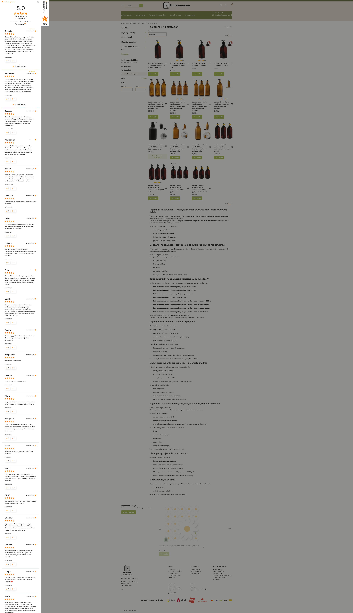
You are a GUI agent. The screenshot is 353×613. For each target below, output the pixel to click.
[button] (2, 1)
